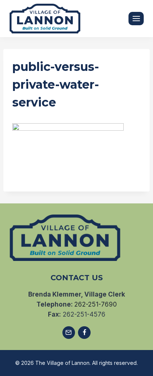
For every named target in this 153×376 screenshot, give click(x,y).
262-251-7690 (95, 304)
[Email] (68, 332)
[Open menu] (136, 18)
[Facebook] (84, 332)
